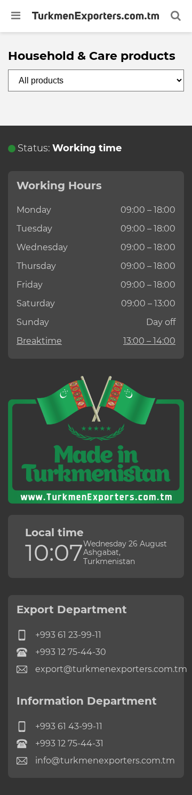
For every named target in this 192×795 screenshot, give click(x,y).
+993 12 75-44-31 (69, 743)
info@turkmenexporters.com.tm (105, 760)
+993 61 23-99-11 (68, 635)
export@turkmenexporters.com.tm (105, 669)
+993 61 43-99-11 (68, 726)
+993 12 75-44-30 (70, 652)
